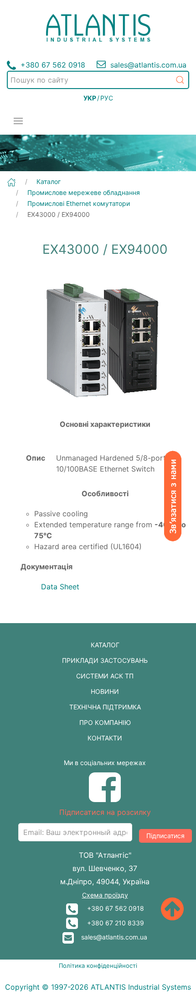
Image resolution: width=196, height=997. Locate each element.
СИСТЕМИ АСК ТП (105, 676)
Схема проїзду (105, 895)
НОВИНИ (105, 691)
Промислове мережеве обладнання (83, 192)
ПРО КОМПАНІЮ (105, 722)
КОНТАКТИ (105, 738)
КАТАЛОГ (105, 645)
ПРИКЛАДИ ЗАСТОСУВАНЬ (105, 660)
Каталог (48, 181)
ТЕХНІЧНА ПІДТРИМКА (105, 707)
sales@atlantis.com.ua (110, 937)
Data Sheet (60, 586)
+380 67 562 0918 (111, 908)
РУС (106, 98)
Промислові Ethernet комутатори (78, 203)
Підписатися (165, 836)
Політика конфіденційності (98, 965)
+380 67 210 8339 (111, 923)
